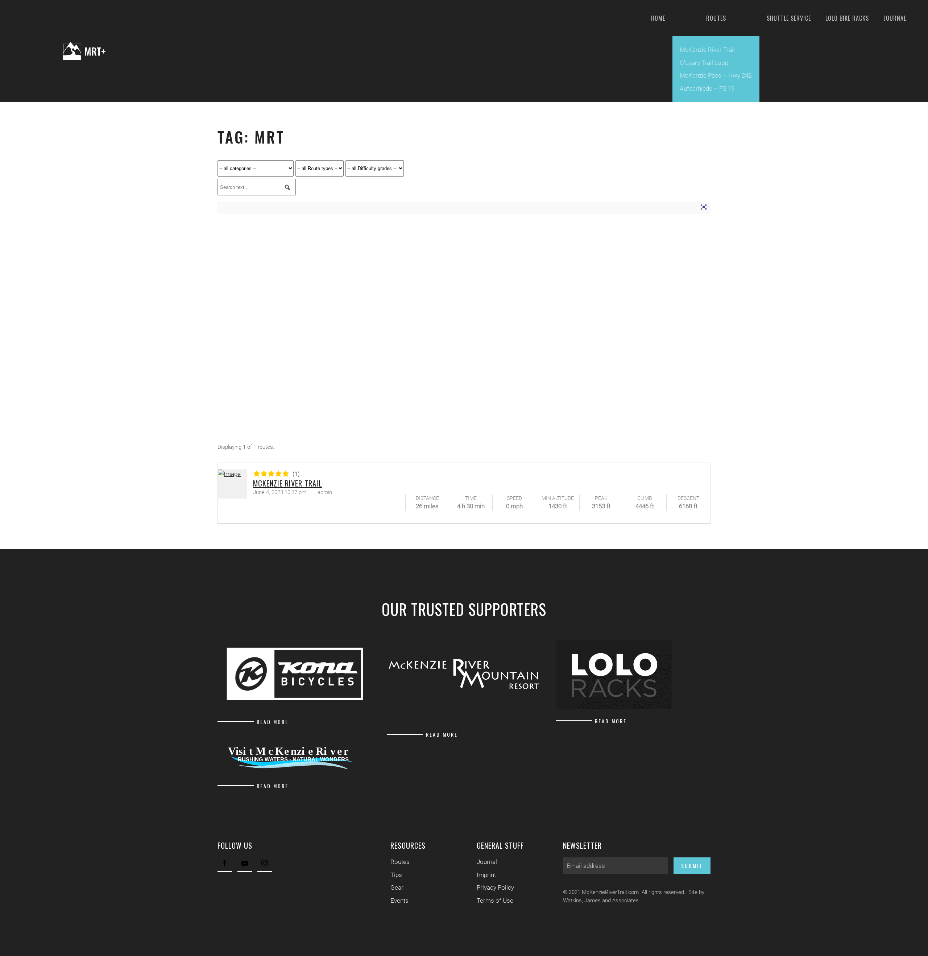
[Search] (287, 187)
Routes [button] (716, 18)
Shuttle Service (789, 18)
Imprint (486, 874)
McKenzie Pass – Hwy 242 (715, 75)
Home (658, 18)
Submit (692, 865)
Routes (400, 861)
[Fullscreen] (703, 208)
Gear (396, 887)
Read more (273, 721)
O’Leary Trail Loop (704, 62)
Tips (396, 874)
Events (399, 900)
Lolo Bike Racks (847, 18)
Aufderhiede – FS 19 (707, 88)
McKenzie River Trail (707, 49)
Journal (894, 18)
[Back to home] (65, 51)
